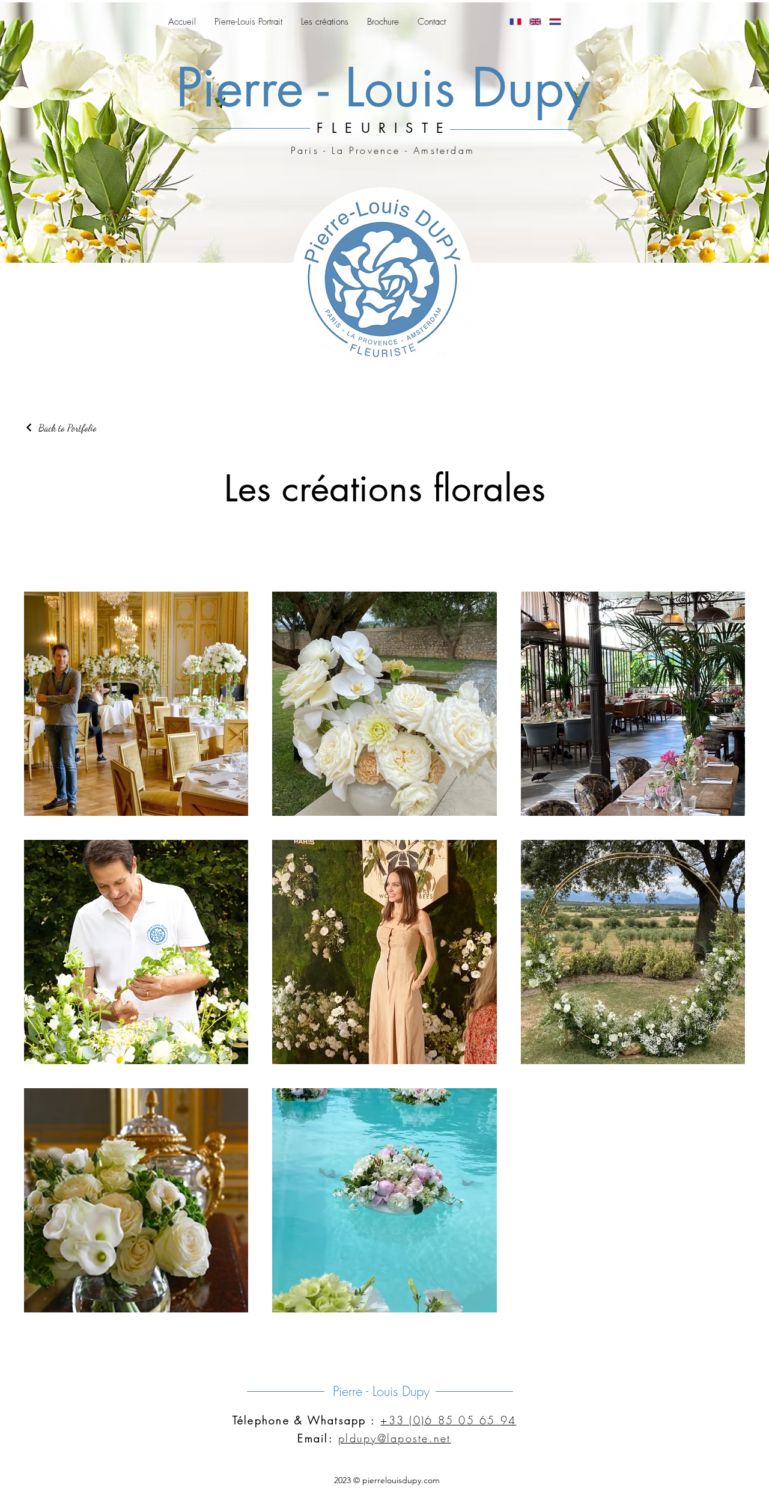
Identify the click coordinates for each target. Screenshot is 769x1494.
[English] (535, 21)
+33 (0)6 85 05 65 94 (448, 1420)
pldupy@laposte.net (394, 1438)
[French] (515, 21)
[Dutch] (555, 21)
